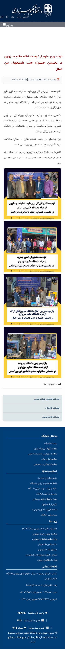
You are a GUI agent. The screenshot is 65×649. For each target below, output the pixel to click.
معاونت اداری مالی (49, 459)
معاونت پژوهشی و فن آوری (45, 448)
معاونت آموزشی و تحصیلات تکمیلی (42, 454)
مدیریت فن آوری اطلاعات (46, 494)
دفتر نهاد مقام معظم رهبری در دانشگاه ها (39, 528)
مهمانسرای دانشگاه (49, 515)
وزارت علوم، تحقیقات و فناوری (44, 539)
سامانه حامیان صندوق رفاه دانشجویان (41, 555)
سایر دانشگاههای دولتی (47, 560)
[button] (9, 26)
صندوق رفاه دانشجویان (47, 549)
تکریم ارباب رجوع (49, 504)
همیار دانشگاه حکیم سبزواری (45, 499)
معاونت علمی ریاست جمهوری (45, 534)
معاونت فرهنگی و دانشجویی (45, 464)
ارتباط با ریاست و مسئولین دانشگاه (42, 488)
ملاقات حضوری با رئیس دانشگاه (43, 483)
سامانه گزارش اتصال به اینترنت (44, 509)
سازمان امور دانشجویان (47, 544)
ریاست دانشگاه (50, 443)
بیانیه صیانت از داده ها (47, 478)
